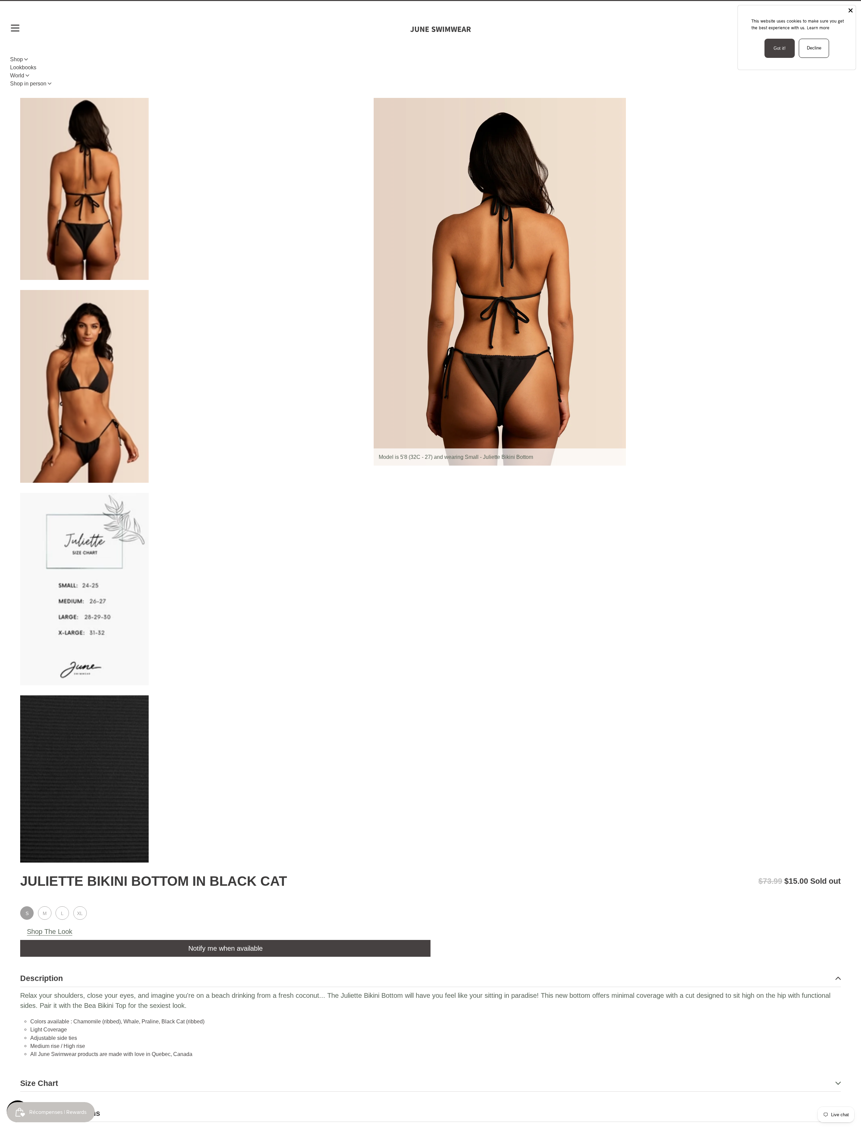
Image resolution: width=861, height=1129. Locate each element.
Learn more (818, 28)
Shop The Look (49, 931)
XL (80, 913)
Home (27, 76)
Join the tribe (431, 854)
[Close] (850, 10)
